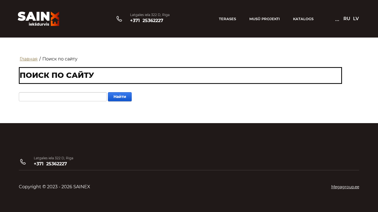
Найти (119, 96)
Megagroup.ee (345, 186)
